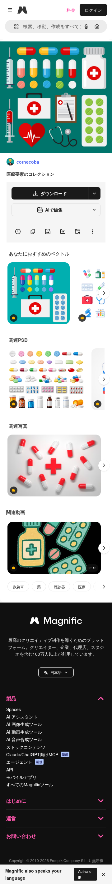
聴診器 (59, 586)
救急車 (18, 586)
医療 (82, 586)
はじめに (16, 800)
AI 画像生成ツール (24, 724)
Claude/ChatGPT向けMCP (37, 754)
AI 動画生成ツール (24, 732)
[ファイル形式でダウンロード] (94, 193)
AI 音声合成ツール (24, 739)
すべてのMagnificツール (29, 784)
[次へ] (104, 293)
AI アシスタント (22, 717)
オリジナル (42, 53)
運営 (11, 818)
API (9, 769)
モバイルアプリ (21, 777)
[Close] (103, 874)
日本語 (56, 672)
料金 (71, 10)
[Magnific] (56, 622)
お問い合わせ (21, 835)
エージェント (24, 762)
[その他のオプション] (92, 231)
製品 (11, 698)
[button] (56, 672)
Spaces (13, 709)
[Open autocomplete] (13, 26)
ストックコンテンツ (25, 747)
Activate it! (84, 874)
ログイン (93, 10)
